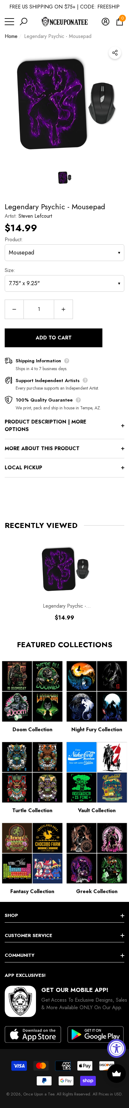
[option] (64, 103)
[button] (23, 21)
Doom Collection (32, 729)
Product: (14, 239)
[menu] (9, 21)
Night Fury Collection (96, 729)
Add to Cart (54, 337)
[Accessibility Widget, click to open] (116, 1048)
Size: (10, 270)
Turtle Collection (32, 810)
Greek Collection (96, 891)
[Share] (115, 52)
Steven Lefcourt (35, 216)
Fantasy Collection (32, 891)
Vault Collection (97, 810)
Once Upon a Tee (38, 1094)
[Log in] (105, 21)
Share (115, 52)
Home (11, 36)
